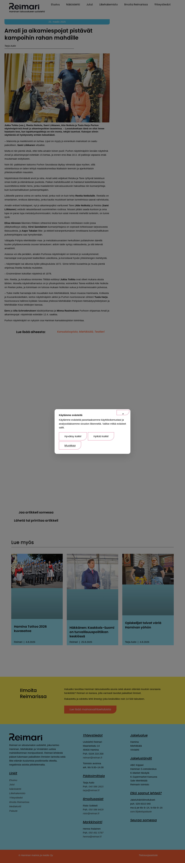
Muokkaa (70, 445)
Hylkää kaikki (100, 436)
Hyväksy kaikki (72, 436)
